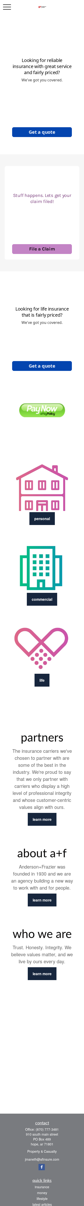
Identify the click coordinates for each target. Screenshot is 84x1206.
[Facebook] (41, 1167)
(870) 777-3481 (47, 1129)
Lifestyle (42, 1198)
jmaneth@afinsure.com (42, 1159)
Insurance (42, 1186)
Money (42, 1192)
